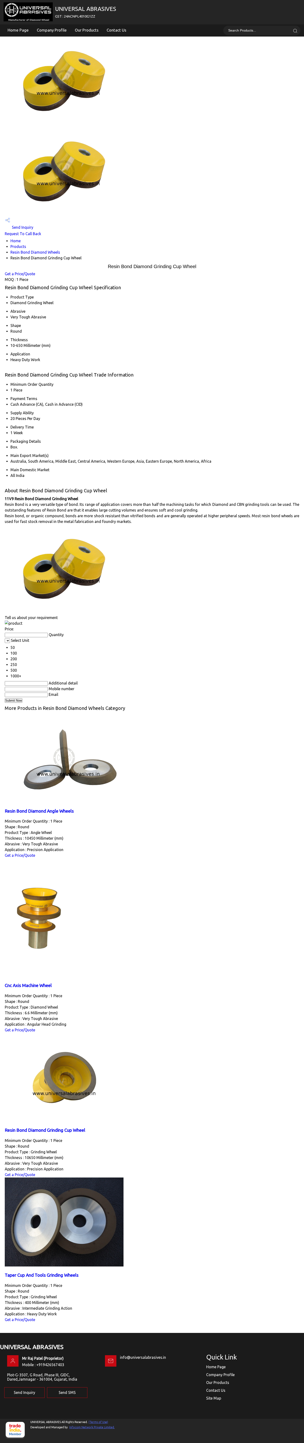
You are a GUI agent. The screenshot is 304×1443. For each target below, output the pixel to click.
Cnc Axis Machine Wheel (28, 985)
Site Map (213, 1398)
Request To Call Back (23, 234)
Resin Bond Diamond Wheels (35, 252)
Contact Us (116, 30)
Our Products (87, 30)
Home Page (18, 30)
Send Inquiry (22, 227)
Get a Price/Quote (20, 274)
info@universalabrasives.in (143, 1357)
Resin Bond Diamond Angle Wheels (39, 811)
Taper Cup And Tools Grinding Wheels (42, 1275)
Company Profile (52, 30)
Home (15, 241)
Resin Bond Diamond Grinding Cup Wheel (45, 1130)
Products (18, 246)
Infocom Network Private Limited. (92, 1427)
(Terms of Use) (98, 1422)
